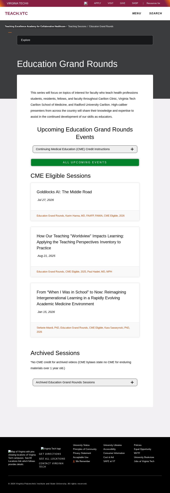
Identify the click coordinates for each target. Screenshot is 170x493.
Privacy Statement (82, 453)
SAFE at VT (109, 461)
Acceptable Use (80, 457)
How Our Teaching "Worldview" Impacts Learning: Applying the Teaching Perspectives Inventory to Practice (80, 242)
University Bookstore (144, 457)
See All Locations (53, 459)
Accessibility (109, 449)
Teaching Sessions (78, 26)
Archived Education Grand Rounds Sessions (65, 382)
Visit (110, 3)
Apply (97, 3)
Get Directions (51, 454)
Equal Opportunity (142, 449)
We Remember (83, 461)
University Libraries (112, 445)
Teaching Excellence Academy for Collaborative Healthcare (36, 26)
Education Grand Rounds (101, 26)
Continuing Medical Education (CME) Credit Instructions (73, 149)
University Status (81, 445)
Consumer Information (114, 453)
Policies (138, 445)
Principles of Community (85, 449)
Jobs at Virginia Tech (144, 461)
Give (122, 3)
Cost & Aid (108, 457)
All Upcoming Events (85, 162)
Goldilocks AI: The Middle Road (64, 192)
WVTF (137, 453)
